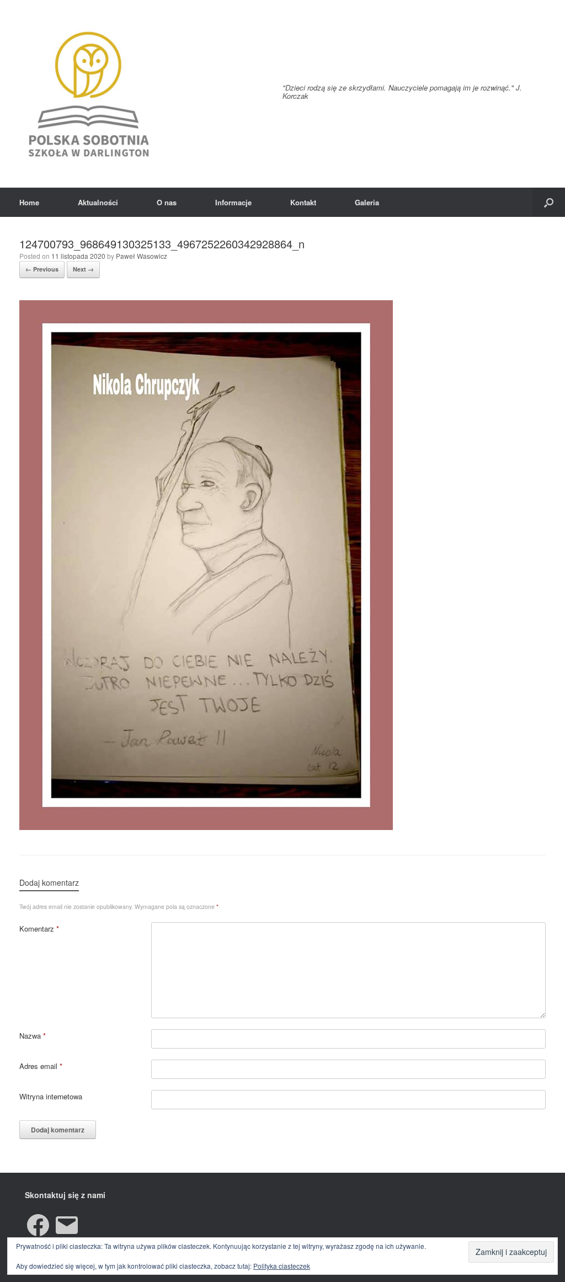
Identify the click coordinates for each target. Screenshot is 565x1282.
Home (29, 202)
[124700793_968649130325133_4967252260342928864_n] (206, 827)
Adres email (40, 1066)
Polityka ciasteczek (281, 1265)
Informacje (233, 202)
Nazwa (32, 1035)
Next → (83, 269)
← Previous (41, 269)
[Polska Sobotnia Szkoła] (88, 94)
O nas (167, 202)
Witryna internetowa (50, 1096)
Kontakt (303, 202)
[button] (548, 202)
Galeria (367, 202)
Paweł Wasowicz (141, 255)
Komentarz (39, 928)
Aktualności (98, 202)
